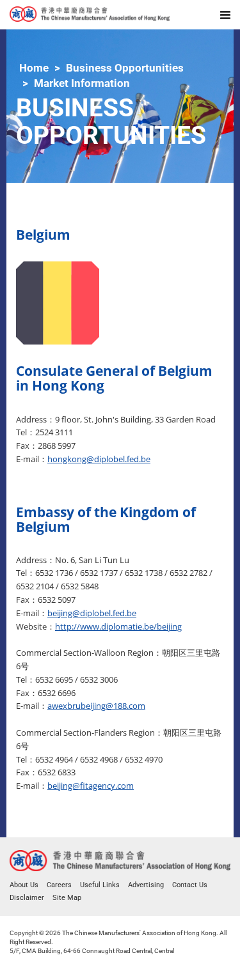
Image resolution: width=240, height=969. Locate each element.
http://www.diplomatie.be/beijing (118, 626)
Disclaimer (27, 898)
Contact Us (189, 885)
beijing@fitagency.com (90, 785)
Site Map (66, 898)
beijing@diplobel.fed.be (91, 613)
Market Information (82, 83)
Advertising (146, 885)
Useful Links (100, 885)
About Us (24, 885)
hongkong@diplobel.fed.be (98, 459)
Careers (59, 885)
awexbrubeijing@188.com (96, 705)
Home (34, 67)
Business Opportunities (125, 67)
